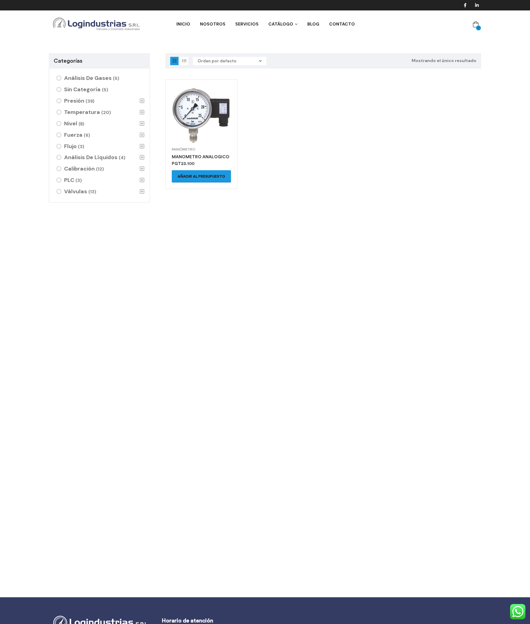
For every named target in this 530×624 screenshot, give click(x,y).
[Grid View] (174, 61)
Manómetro (183, 149)
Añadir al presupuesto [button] (201, 176)
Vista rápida (201, 123)
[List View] (184, 61)
